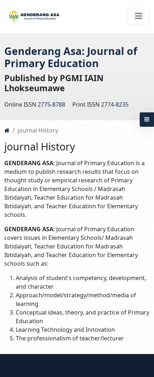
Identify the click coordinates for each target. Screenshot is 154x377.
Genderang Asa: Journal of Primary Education (70, 57)
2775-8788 (51, 104)
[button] (147, 119)
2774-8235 (115, 104)
